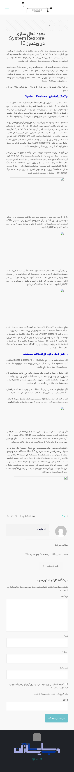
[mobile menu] (7, 7)
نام (66, 636)
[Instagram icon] (33, 759)
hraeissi (41, 529)
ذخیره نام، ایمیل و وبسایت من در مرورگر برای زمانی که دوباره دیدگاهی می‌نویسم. (39, 686)
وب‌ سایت (63, 668)
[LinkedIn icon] (37, 759)
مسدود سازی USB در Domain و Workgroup (47, 554)
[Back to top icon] (37, 737)
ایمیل (65, 652)
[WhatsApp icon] (41, 759)
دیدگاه (64, 596)
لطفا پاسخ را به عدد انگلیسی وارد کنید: (51, 694)
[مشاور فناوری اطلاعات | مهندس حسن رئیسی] (37, 7)
